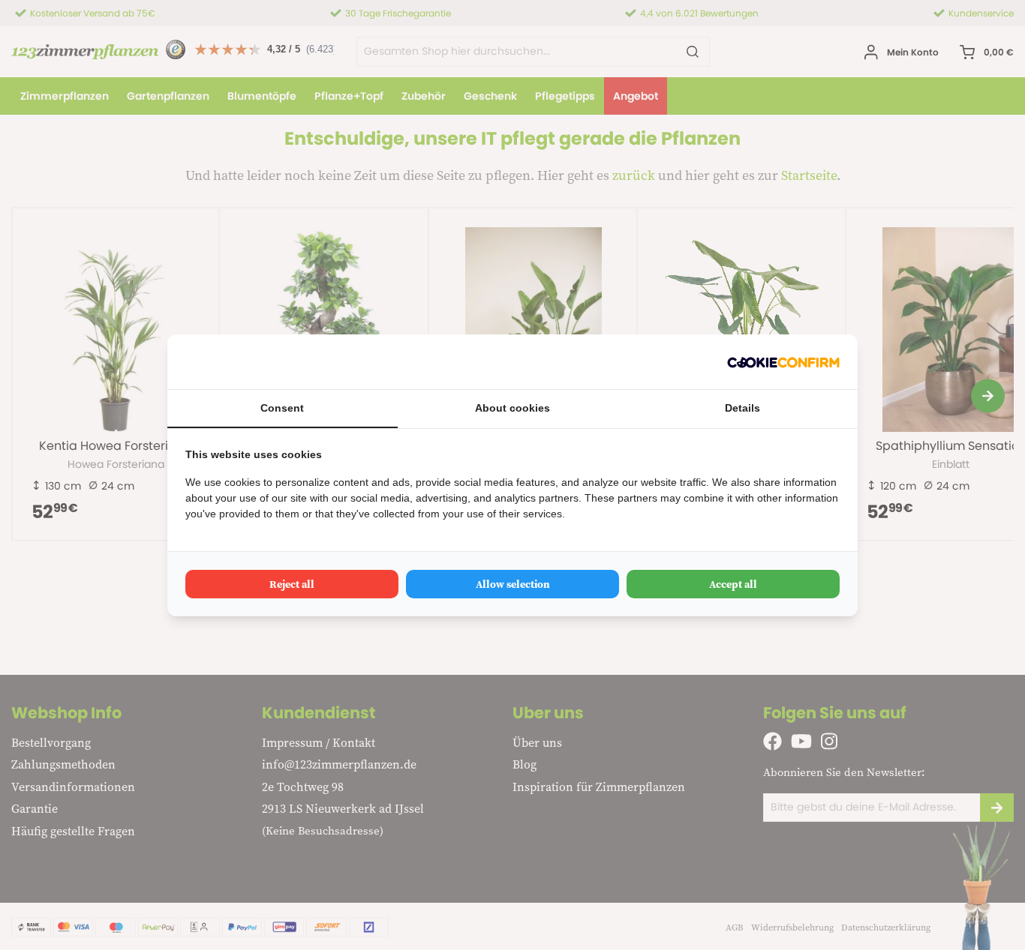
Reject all (291, 584)
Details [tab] (742, 408)
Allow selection (513, 584)
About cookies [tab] (512, 408)
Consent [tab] (282, 408)
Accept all (733, 584)
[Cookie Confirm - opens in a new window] (783, 361)
